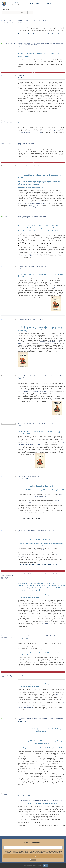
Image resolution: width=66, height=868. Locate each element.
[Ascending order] (16, 12)
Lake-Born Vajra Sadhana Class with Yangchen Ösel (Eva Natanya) (32, 216)
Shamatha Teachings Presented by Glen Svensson (28, 143)
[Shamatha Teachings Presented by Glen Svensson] (6, 143)
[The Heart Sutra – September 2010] (8, 75)
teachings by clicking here (35, 205)
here (43, 615)
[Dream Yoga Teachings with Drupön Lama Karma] (8, 675)
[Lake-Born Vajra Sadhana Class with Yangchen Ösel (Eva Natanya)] (4, 216)
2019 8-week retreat (32, 254)
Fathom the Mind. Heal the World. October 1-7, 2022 (29, 476)
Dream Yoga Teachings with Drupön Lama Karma (28, 675)
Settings (39, 865)
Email (4, 844)
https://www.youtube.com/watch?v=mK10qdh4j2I (31, 203)
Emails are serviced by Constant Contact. (47, 852)
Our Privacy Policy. (58, 852)
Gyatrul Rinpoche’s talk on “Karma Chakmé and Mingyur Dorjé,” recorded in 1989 (35, 423)
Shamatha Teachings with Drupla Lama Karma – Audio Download (32, 120)
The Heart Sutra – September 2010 (25, 75)
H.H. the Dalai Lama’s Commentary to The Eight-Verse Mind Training (32, 266)
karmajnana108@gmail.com (33, 207)
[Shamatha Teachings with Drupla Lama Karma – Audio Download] (8, 121)
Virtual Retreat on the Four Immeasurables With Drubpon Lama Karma (33, 20)
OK (45, 865)
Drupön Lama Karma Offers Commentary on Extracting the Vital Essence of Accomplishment (37, 573)
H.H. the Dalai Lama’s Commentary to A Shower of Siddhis (30, 319)
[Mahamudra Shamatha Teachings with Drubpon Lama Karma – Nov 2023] (8, 166)
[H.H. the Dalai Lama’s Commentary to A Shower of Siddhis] (8, 319)
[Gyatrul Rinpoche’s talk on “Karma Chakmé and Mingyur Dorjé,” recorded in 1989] (8, 424)
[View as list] (34, 12)
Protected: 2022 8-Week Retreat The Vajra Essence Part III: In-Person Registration (35, 793)
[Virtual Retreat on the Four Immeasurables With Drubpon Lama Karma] (8, 20)
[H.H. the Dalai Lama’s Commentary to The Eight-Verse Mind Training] (8, 267)
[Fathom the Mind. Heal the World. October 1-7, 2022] (8, 477)
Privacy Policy (42, 837)
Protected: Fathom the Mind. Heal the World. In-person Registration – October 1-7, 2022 (36, 530)
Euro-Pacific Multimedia (54, 837)
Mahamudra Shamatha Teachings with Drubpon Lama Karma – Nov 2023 (33, 165)
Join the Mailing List (33, 856)
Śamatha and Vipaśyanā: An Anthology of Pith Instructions (50, 287)
